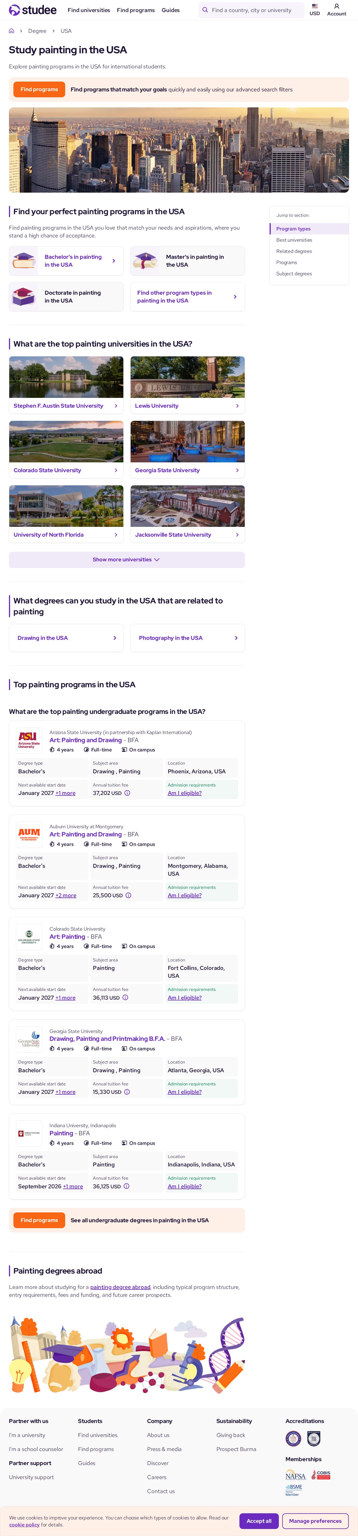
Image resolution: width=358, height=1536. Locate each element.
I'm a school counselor (36, 1449)
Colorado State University (77, 929)
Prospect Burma (236, 1449)
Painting (61, 1133)
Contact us (161, 1491)
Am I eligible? (185, 793)
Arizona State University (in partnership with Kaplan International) (121, 732)
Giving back (230, 1435)
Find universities (89, 10)
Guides (171, 10)
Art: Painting (67, 937)
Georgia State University (76, 1031)
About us (158, 1435)
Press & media (164, 1449)
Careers (156, 1477)
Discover (158, 1463)
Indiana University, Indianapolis (83, 1125)
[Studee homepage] (32, 10)
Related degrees (294, 251)
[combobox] (258, 10)
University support (31, 1477)
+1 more (65, 793)
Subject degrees (294, 273)
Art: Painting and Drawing (86, 740)
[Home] (13, 31)
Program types (293, 228)
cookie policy (24, 1524)
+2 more (65, 895)
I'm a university (27, 1435)
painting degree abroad (120, 1287)
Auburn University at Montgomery (86, 826)
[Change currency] (127, 793)
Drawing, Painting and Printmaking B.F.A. (108, 1039)
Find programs (136, 10)
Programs (286, 262)
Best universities (294, 240)
